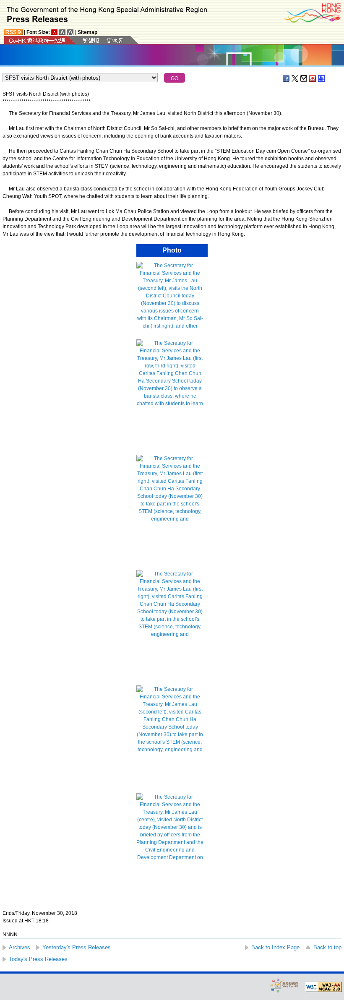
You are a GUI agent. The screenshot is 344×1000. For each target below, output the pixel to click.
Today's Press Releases (38, 959)
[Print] (322, 78)
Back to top (327, 947)
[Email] (304, 78)
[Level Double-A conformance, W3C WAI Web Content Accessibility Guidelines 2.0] (323, 987)
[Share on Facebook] (286, 78)
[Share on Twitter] (295, 78)
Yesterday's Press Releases (76, 947)
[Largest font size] (70, 32)
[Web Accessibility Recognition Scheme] (284, 985)
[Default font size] (54, 32)
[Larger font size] (62, 32)
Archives (19, 947)
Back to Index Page (275, 947)
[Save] (313, 78)
